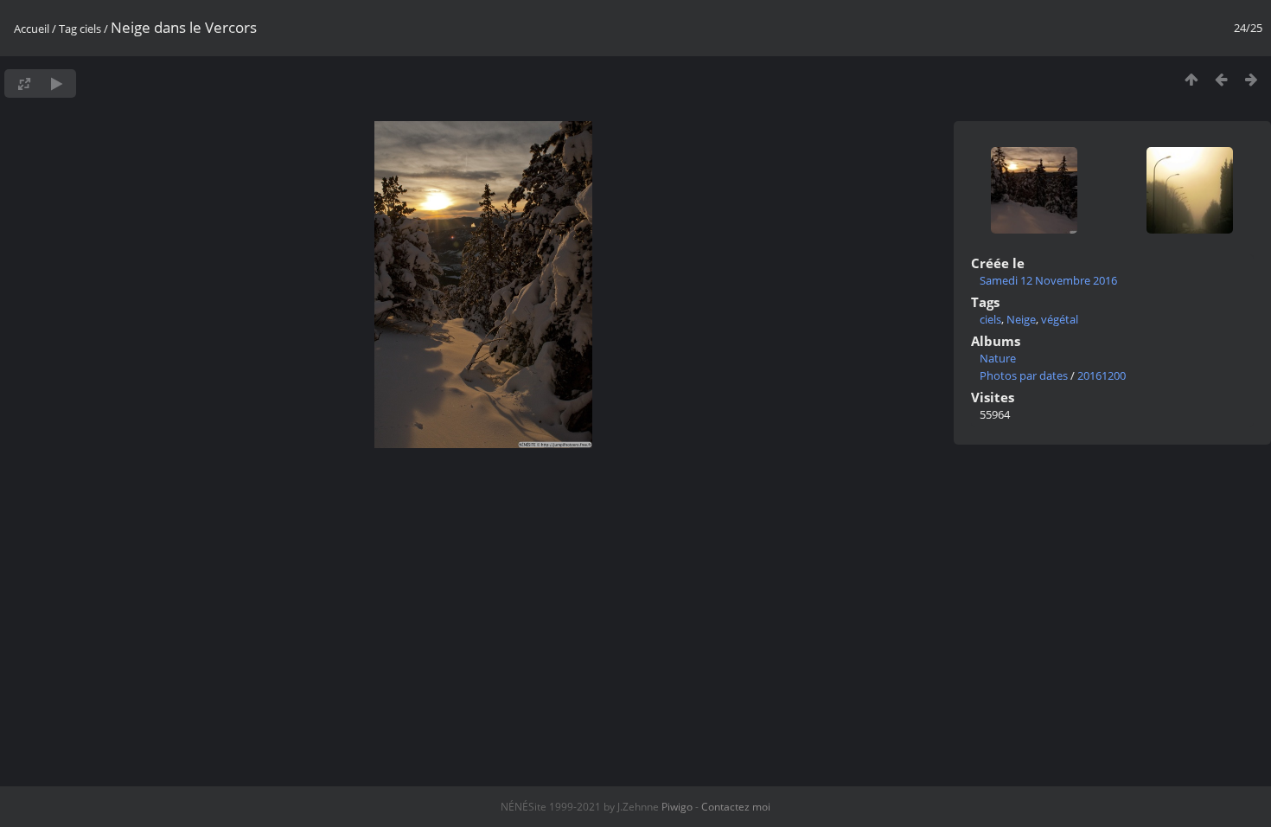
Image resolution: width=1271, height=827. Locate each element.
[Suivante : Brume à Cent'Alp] (1251, 79)
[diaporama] (57, 83)
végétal (1059, 319)
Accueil (31, 28)
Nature (998, 358)
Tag (68, 28)
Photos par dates (1024, 375)
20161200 (1101, 375)
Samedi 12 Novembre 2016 (1048, 280)
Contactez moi (735, 806)
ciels (90, 28)
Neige (1021, 319)
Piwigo (677, 806)
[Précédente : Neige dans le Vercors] (1221, 79)
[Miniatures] (1191, 79)
